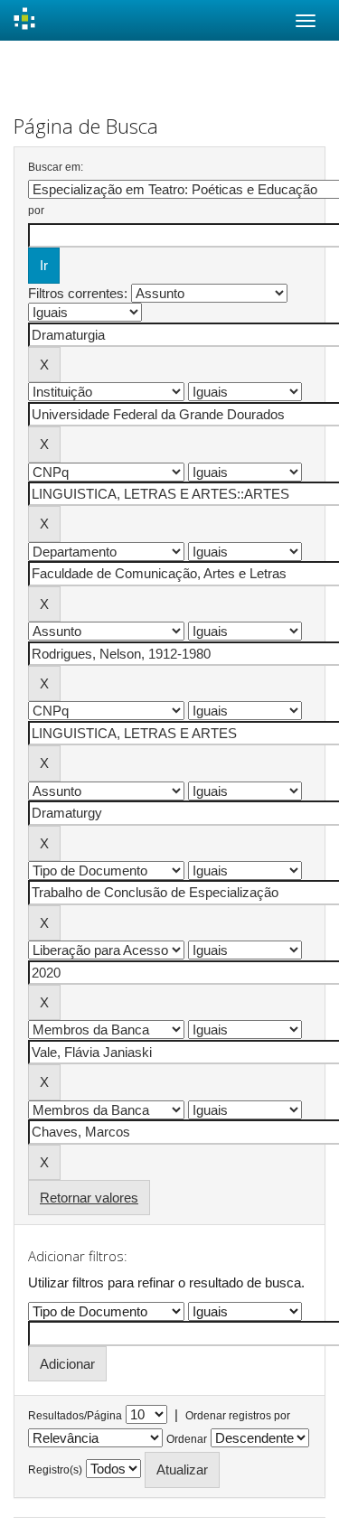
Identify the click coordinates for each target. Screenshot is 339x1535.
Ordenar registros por (237, 1415)
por (36, 210)
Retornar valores (89, 1197)
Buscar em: (55, 167)
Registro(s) (55, 1470)
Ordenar (186, 1439)
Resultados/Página (75, 1415)
